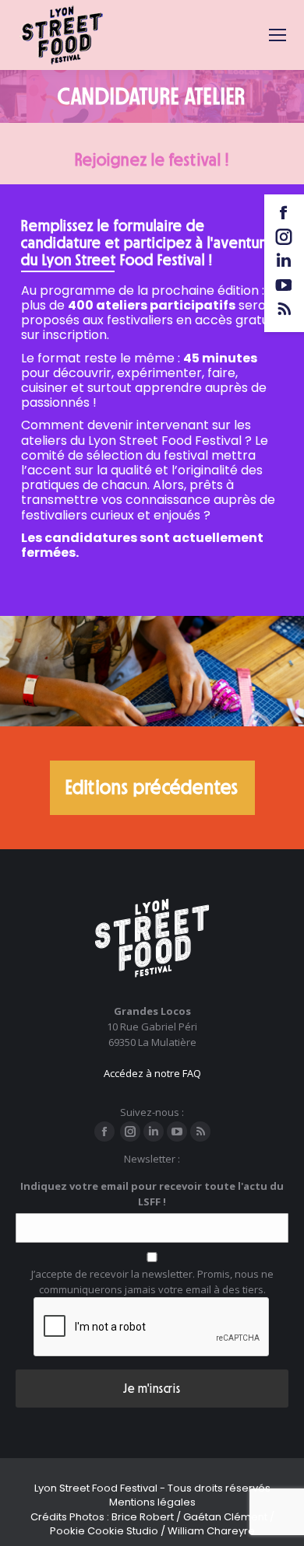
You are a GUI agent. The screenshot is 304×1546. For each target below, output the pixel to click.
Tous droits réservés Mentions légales (189, 1495)
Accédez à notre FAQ (152, 1073)
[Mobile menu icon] (277, 35)
